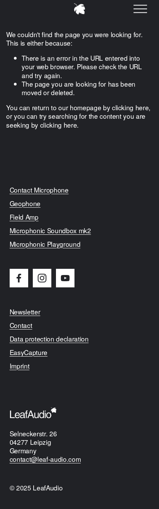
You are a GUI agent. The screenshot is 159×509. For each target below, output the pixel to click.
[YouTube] (65, 278)
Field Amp (24, 217)
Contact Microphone (39, 190)
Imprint (20, 366)
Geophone (25, 203)
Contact (21, 325)
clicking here (130, 107)
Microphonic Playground (45, 244)
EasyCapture (28, 352)
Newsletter (25, 311)
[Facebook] (19, 278)
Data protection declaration (49, 339)
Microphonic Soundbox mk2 (50, 230)
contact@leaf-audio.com (45, 459)
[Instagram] (42, 278)
